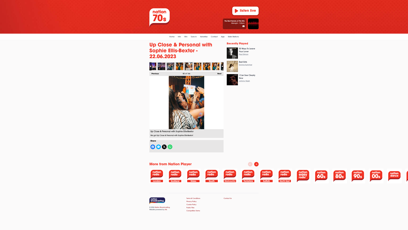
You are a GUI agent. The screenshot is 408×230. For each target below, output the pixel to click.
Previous (154, 74)
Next (218, 74)
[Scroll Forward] (256, 164)
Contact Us (228, 198)
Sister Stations (233, 37)
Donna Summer (245, 65)
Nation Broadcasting (162, 207)
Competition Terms (193, 211)
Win (185, 37)
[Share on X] (164, 146)
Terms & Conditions (193, 198)
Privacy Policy (191, 201)
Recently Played (237, 43)
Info (179, 37)
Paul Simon (243, 54)
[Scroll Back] (250, 164)
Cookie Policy (191, 205)
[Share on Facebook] (152, 146)
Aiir (166, 210)
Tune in (194, 37)
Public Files (190, 208)
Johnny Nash (244, 81)
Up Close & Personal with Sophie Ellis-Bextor (152, 66)
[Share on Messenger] (158, 146)
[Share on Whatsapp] (170, 146)
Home (171, 37)
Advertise (204, 37)
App (223, 37)
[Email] (243, 26)
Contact (214, 37)
